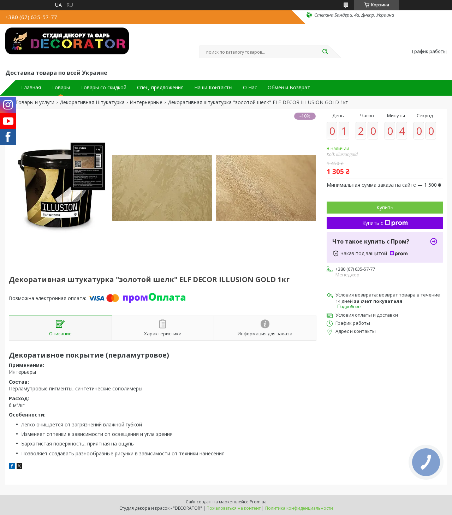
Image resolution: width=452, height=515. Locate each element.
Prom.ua (258, 502)
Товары (61, 87)
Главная (31, 87)
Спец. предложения (160, 87)
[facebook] (12, 466)
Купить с (372, 223)
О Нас (250, 87)
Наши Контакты (213, 87)
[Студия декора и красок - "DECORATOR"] (67, 45)
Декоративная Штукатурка (92, 102)
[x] (19, 466)
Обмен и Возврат (289, 87)
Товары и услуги (34, 102)
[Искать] (325, 52)
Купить (384, 207)
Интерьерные (146, 102)
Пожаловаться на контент (234, 508)
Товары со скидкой (103, 87)
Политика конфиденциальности (299, 508)
